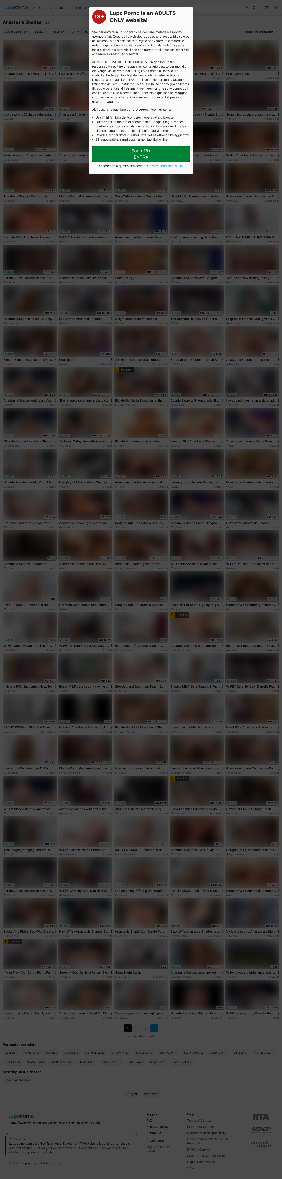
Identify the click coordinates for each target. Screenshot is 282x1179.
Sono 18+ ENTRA (141, 154)
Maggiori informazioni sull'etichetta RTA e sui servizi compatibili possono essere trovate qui (139, 97)
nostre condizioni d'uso (166, 166)
